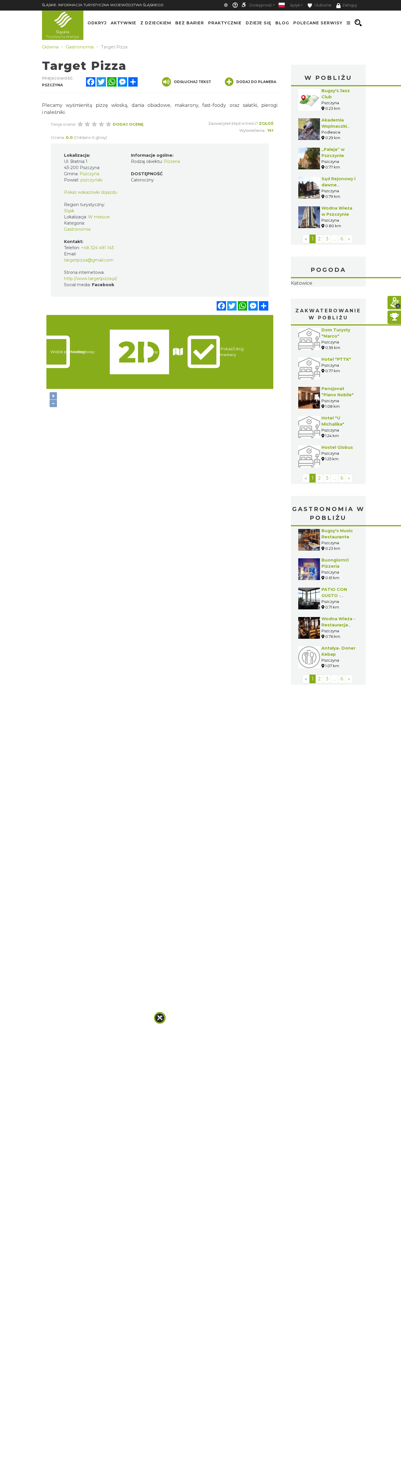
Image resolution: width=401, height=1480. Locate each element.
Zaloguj (349, 5)
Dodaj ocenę (128, 124)
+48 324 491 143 (97, 247)
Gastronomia (77, 229)
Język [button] (295, 5)
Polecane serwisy (318, 23)
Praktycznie (225, 23)
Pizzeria (172, 161)
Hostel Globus (337, 484)
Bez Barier (189, 23)
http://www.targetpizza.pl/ (90, 278)
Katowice (328, 302)
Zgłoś (266, 123)
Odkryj (97, 23)
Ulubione (322, 5)
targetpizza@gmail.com (89, 260)
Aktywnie (123, 23)
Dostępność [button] (260, 5)
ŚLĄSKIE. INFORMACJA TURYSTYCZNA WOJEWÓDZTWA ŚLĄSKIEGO (103, 5)
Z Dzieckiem (155, 23)
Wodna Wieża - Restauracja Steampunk (338, 662)
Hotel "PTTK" (336, 396)
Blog (282, 23)
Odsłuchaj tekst (192, 82)
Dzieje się (258, 23)
